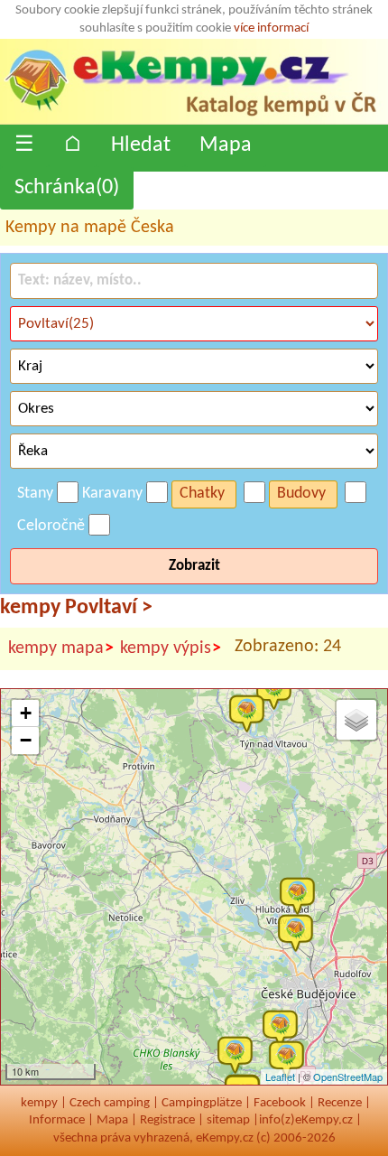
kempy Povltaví (76, 608)
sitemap (228, 1120)
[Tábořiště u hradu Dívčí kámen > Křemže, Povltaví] (239, 1053)
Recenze (340, 1103)
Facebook (280, 1103)
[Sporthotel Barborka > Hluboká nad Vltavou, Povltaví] (301, 895)
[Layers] (356, 720)
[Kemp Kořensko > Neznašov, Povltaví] (250, 712)
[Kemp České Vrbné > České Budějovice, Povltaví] (299, 932)
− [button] (26, 740)
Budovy (301, 493)
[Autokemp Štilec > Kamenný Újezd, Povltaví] (290, 1058)
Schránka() (66, 188)
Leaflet (280, 1076)
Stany (35, 493)
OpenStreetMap (348, 1076)
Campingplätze (202, 1103)
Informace (57, 1120)
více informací (271, 28)
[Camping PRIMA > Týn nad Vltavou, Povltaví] (277, 690)
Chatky (202, 493)
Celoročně (51, 526)
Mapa (225, 145)
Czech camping (109, 1103)
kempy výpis (170, 648)
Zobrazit (194, 565)
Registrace (167, 1120)
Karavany (112, 493)
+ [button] (26, 713)
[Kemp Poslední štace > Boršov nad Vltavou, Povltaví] (284, 1027)
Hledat (141, 145)
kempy (39, 1103)
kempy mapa (61, 648)
